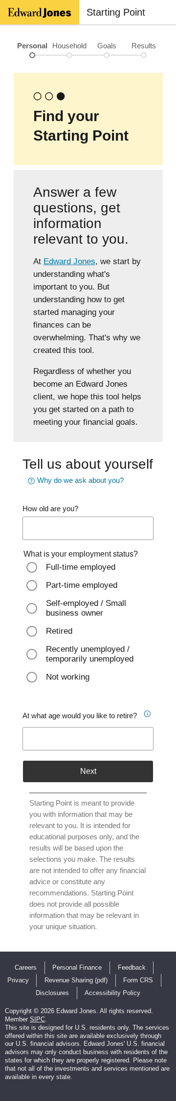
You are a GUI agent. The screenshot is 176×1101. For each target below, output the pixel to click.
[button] (146, 712)
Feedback (132, 967)
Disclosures (52, 993)
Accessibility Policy (112, 993)
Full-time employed (80, 567)
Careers (26, 967)
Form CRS (138, 980)
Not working (67, 677)
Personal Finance (77, 967)
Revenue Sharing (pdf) (76, 980)
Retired (59, 631)
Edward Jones (69, 261)
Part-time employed (81, 585)
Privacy (18, 980)
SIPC (37, 1019)
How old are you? (50, 508)
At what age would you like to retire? (79, 715)
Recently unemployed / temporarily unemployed (89, 654)
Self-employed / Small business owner (86, 608)
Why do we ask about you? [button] (80, 480)
